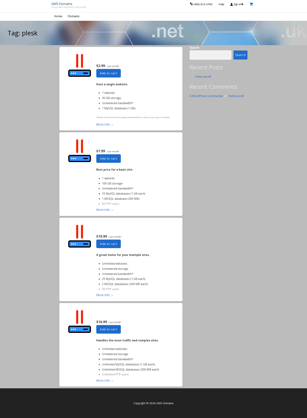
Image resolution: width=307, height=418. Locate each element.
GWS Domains (61, 3)
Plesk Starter (110, 57)
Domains (73, 16)
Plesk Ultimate (112, 313)
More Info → (104, 124)
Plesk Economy (113, 142)
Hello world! (203, 77)
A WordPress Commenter (206, 96)
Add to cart (108, 73)
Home (58, 16)
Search (194, 48)
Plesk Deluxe (110, 228)
